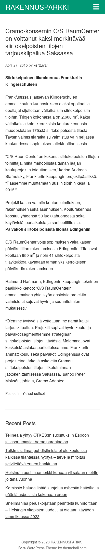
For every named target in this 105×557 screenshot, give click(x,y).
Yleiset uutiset (33, 393)
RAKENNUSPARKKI (37, 7)
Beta (22, 547)
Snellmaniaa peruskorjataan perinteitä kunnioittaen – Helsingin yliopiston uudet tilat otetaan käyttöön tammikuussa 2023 (51, 509)
